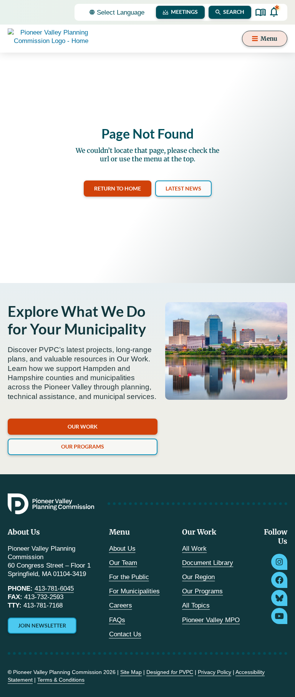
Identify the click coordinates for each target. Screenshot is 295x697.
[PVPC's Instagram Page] (279, 562)
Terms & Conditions (61, 680)
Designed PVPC (169, 672)
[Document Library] (260, 12)
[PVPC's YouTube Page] (279, 616)
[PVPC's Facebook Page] (279, 580)
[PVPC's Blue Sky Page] (279, 598)
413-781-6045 (54, 588)
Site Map (131, 672)
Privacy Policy (214, 672)
